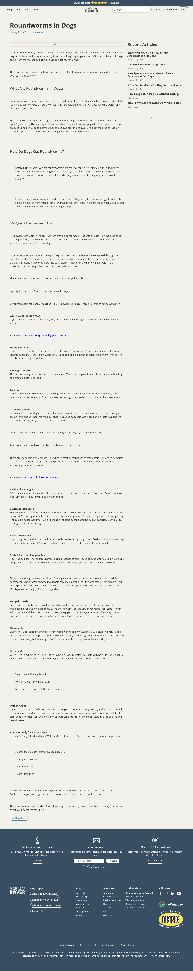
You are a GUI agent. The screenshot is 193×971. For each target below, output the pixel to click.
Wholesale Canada (134, 900)
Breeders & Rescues (135, 904)
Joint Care (80, 907)
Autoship (107, 915)
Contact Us (38, 910)
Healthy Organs (83, 896)
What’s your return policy (46, 905)
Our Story (108, 893)
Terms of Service (106, 945)
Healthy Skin (82, 911)
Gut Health (81, 893)
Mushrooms (82, 900)
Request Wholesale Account (139, 893)
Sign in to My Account (44, 893)
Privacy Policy (87, 866)
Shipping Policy (66, 945)
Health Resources (112, 900)
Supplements (82, 904)
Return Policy (86, 945)
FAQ (105, 911)
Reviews (107, 904)
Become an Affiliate (134, 907)
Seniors (79, 915)
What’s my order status (45, 899)
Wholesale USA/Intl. (135, 896)
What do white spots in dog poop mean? (43, 335)
